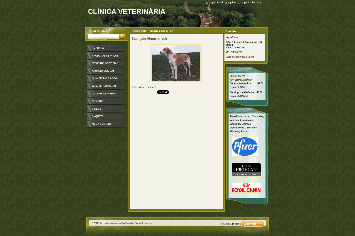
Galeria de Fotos (104, 93)
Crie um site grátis (231, 224)
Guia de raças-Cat (104, 86)
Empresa (98, 48)
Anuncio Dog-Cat (103, 70)
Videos (96, 108)
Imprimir (232, 2)
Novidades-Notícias (105, 63)
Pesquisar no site (99, 31)
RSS (261, 2)
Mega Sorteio (101, 124)
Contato (97, 101)
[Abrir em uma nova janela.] (176, 83)
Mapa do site (248, 2)
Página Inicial (216, 2)
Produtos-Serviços (105, 55)
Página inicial (139, 30)
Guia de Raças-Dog (104, 78)
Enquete (98, 116)
